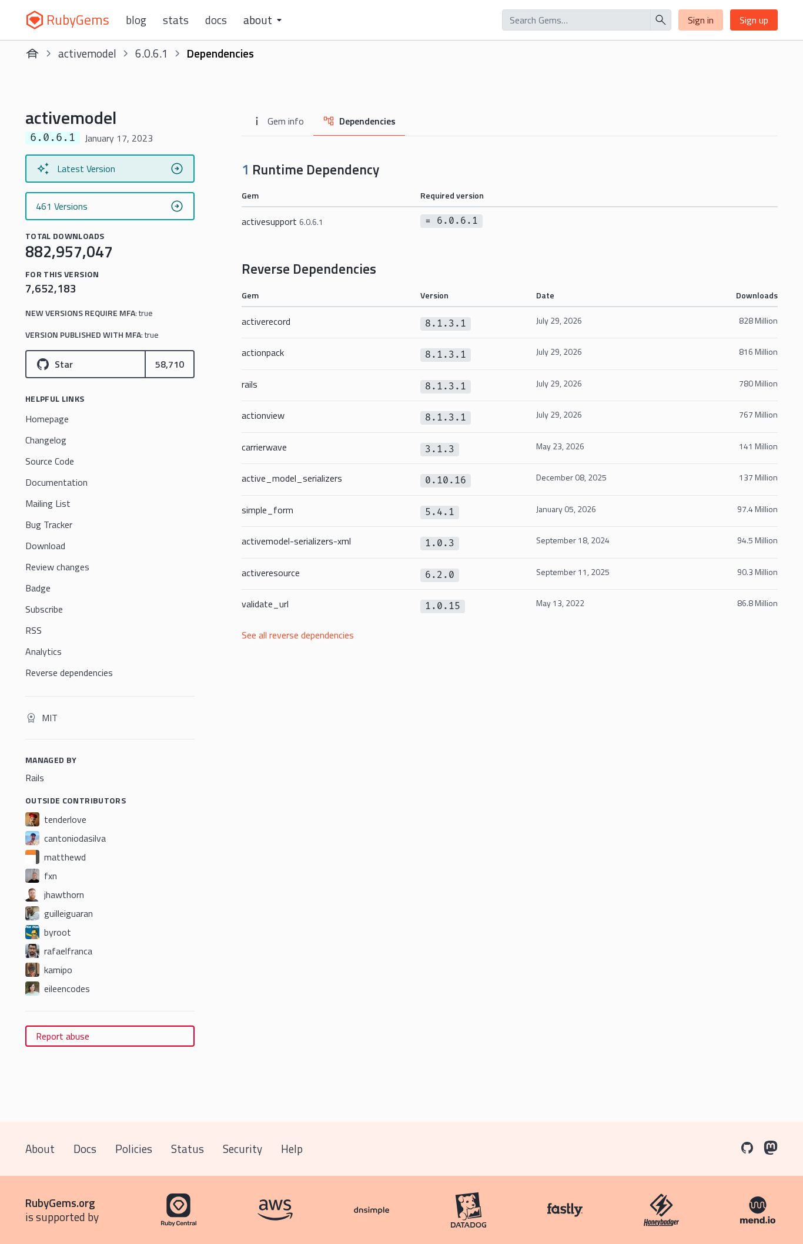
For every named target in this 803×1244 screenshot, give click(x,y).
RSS (33, 630)
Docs (216, 20)
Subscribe (44, 609)
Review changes (57, 567)
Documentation (56, 482)
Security (242, 1148)
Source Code (49, 461)
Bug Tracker (48, 524)
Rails (34, 778)
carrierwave (264, 447)
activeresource (271, 573)
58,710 (169, 364)
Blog (136, 20)
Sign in (701, 20)
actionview (263, 415)
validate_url (265, 604)
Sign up (754, 20)
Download (45, 546)
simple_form (267, 510)
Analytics (43, 651)
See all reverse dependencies (298, 635)
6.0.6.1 (151, 53)
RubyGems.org (60, 1202)
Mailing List (48, 503)
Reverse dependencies (69, 672)
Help (292, 1148)
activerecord (266, 321)
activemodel (87, 53)
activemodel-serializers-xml (296, 541)
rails (249, 384)
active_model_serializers (292, 478)
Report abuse (62, 1036)
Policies (133, 1148)
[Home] (32, 53)
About (40, 1148)
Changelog (45, 440)
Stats (176, 20)
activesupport (282, 221)
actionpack (263, 352)
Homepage (47, 419)
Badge (38, 588)
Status (187, 1148)
